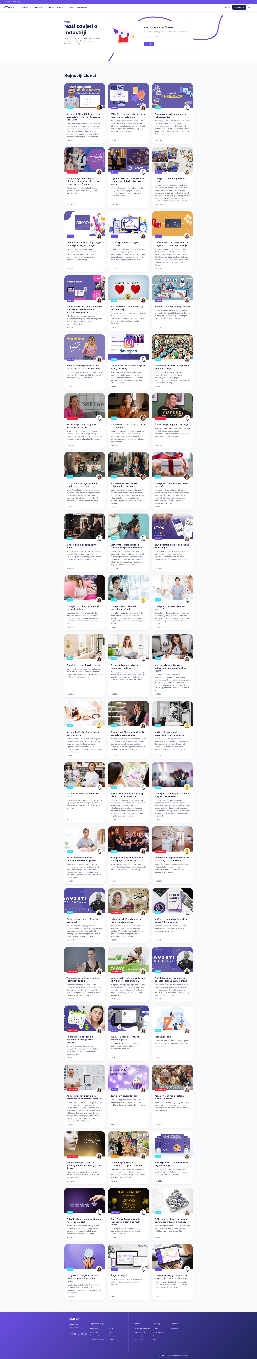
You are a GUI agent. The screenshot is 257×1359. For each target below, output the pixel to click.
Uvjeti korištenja (183, 1355)
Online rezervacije (140, 1332)
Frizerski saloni (94, 1329)
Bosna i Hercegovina (159, 1332)
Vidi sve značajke (140, 1340)
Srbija (154, 1336)
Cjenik (51, 7)
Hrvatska (155, 1329)
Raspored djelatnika (140, 1336)
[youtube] (82, 1333)
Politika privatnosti (164, 1355)
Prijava (227, 7)
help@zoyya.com (74, 1324)
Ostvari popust (82, 7)
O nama (111, 1329)
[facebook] (70, 1333)
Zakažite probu (239, 7)
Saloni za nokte (94, 1336)
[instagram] (74, 1333)
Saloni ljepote (94, 1332)
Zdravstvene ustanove (97, 1340)
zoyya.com (174, 1329)
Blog (71, 7)
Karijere (111, 1340)
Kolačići (174, 1355)
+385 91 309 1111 (74, 1328)
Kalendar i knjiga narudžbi (142, 1329)
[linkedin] (78, 1333)
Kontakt (111, 1336)
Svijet (154, 1340)
